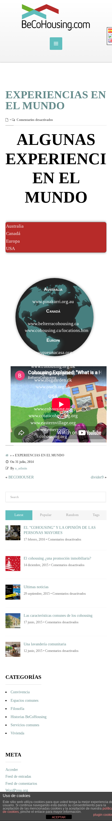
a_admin (21, 468)
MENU (56, 43)
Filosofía (17, 709)
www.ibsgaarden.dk (53, 380)
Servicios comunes (25, 725)
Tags (96, 515)
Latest (18, 515)
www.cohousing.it (53, 359)
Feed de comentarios (21, 784)
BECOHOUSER (21, 477)
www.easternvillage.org (53, 422)
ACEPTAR (59, 817)
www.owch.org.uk (53, 386)
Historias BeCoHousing (28, 717)
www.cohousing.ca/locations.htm (56, 330)
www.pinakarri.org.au (53, 301)
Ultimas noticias (36, 587)
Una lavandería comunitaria (45, 644)
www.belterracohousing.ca (53, 323)
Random (72, 515)
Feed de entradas (18, 776)
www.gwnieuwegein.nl (53, 373)
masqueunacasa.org (53, 352)
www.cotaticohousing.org (53, 415)
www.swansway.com (53, 443)
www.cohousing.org (53, 408)
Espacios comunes (24, 700)
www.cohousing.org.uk (53, 366)
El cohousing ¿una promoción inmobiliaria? (57, 558)
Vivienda (17, 733)
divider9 (97, 477)
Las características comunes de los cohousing (58, 616)
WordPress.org (16, 790)
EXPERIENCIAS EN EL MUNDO (55, 100)
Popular (45, 515)
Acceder (11, 770)
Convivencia (20, 692)
